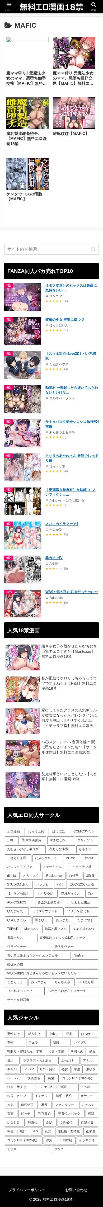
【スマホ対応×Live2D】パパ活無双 (70, 356)
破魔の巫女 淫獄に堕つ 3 (64, 319)
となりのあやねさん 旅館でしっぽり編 (71, 458)
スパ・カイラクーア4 (61, 524)
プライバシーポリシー (26, 1190)
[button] (93, 249)
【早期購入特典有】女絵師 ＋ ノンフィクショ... (70, 492)
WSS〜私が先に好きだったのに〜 (71, 592)
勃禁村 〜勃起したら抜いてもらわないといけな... (71, 390)
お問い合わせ (76, 1190)
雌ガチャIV (54, 558)
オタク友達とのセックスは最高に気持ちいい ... (71, 287)
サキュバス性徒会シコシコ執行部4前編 (72, 424)
